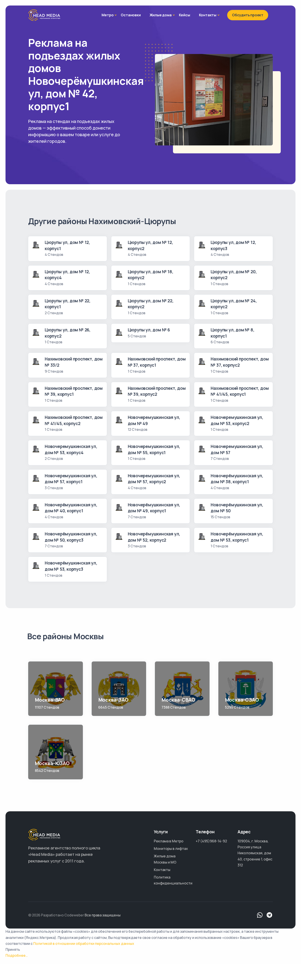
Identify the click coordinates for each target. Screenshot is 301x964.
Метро (107, 15)
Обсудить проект (247, 15)
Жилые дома (161, 15)
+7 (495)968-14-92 (211, 841)
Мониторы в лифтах (171, 848)
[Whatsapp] (259, 915)
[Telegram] (269, 915)
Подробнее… (17, 955)
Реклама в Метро (168, 841)
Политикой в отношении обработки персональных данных (83, 943)
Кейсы (184, 15)
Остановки (131, 15)
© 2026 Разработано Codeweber (56, 915)
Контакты (207, 15)
